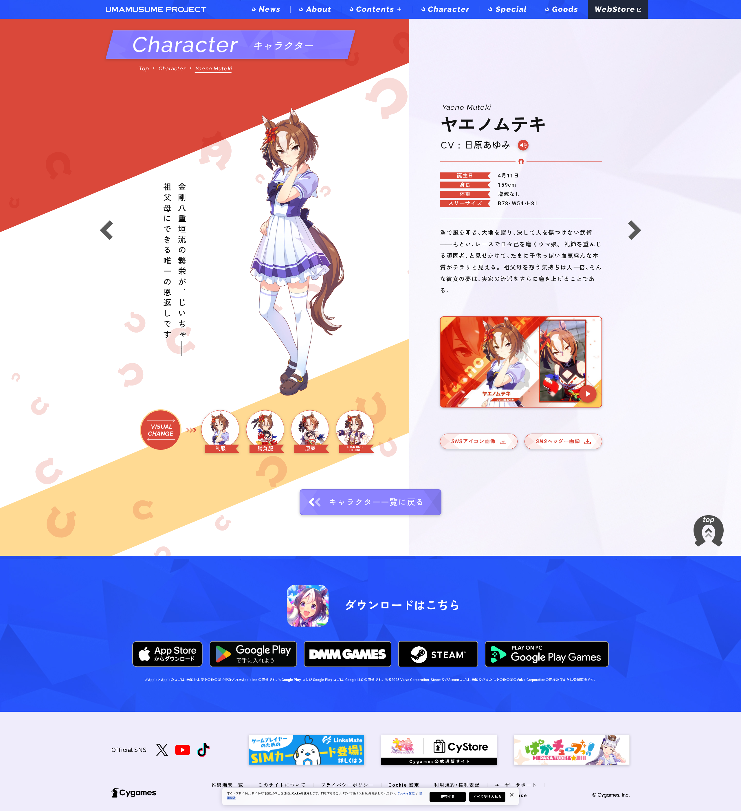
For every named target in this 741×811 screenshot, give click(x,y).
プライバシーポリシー (347, 785)
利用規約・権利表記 (457, 785)
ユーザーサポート (516, 785)
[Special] (508, 9)
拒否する (447, 797)
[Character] (446, 9)
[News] (266, 9)
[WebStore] (618, 9)
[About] (315, 9)
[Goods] (562, 9)
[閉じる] (511, 794)
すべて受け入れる (487, 797)
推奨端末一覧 (227, 785)
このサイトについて (282, 785)
